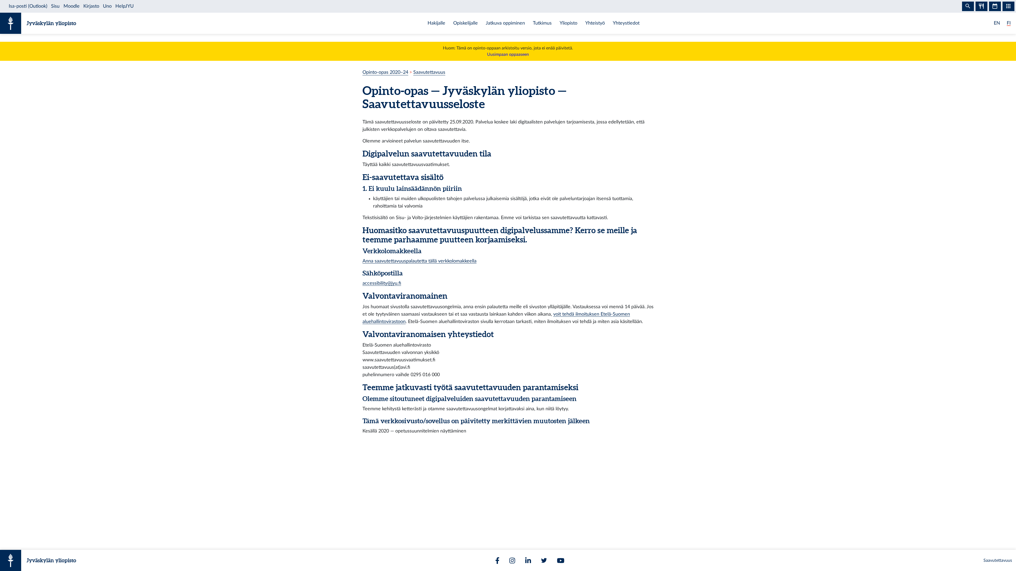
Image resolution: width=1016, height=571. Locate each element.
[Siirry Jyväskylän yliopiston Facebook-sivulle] (497, 560)
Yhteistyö (595, 23)
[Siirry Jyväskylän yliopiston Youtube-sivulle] (560, 560)
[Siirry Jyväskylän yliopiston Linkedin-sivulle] (528, 560)
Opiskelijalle (465, 23)
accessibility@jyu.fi (381, 283)
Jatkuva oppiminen (505, 23)
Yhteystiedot (626, 23)
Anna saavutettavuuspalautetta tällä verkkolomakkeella (419, 261)
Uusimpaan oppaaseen (508, 54)
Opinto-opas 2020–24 (385, 72)
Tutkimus (542, 23)
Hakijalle (436, 23)
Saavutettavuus (429, 72)
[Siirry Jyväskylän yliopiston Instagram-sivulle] (512, 560)
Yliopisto (568, 23)
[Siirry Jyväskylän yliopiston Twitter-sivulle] (544, 560)
